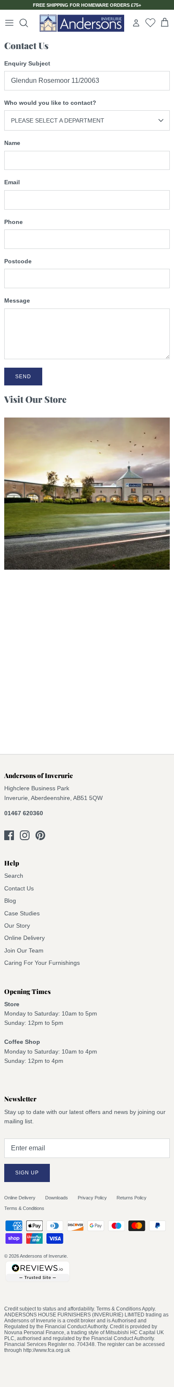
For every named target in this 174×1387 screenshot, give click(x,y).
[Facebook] (9, 835)
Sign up (27, 1173)
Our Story (17, 925)
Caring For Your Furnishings (42, 962)
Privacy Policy (92, 1197)
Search (13, 875)
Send (23, 377)
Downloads (56, 1197)
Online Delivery (24, 937)
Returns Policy (132, 1197)
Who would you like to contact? (50, 102)
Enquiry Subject (27, 63)
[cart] (164, 23)
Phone (13, 221)
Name (12, 142)
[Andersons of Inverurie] (82, 23)
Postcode (18, 261)
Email (12, 182)
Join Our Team (24, 950)
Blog (10, 900)
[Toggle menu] (9, 23)
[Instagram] (25, 835)
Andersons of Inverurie (43, 1256)
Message (17, 300)
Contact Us (19, 888)
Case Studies (22, 913)
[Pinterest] (40, 835)
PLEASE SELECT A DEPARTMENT (57, 120)
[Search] (28, 23)
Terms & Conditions (24, 1208)
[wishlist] (150, 22)
